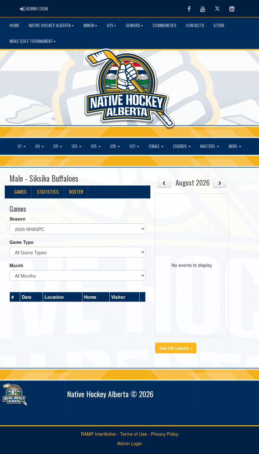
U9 (38, 146)
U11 (56, 146)
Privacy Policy (164, 434)
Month (16, 265)
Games (20, 191)
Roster (76, 191)
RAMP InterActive (98, 434)
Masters (208, 146)
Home (14, 25)
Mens (233, 146)
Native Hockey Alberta (50, 25)
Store (219, 25)
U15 (94, 146)
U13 (75, 146)
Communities (164, 25)
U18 (113, 146)
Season (17, 218)
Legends (180, 146)
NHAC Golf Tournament (31, 41)
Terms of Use (133, 434)
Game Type (21, 242)
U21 (110, 25)
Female (154, 146)
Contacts (195, 25)
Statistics (48, 191)
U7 (20, 146)
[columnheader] (15, 297)
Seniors (133, 25)
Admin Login (129, 443)
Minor (88, 25)
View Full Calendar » (175, 348)
